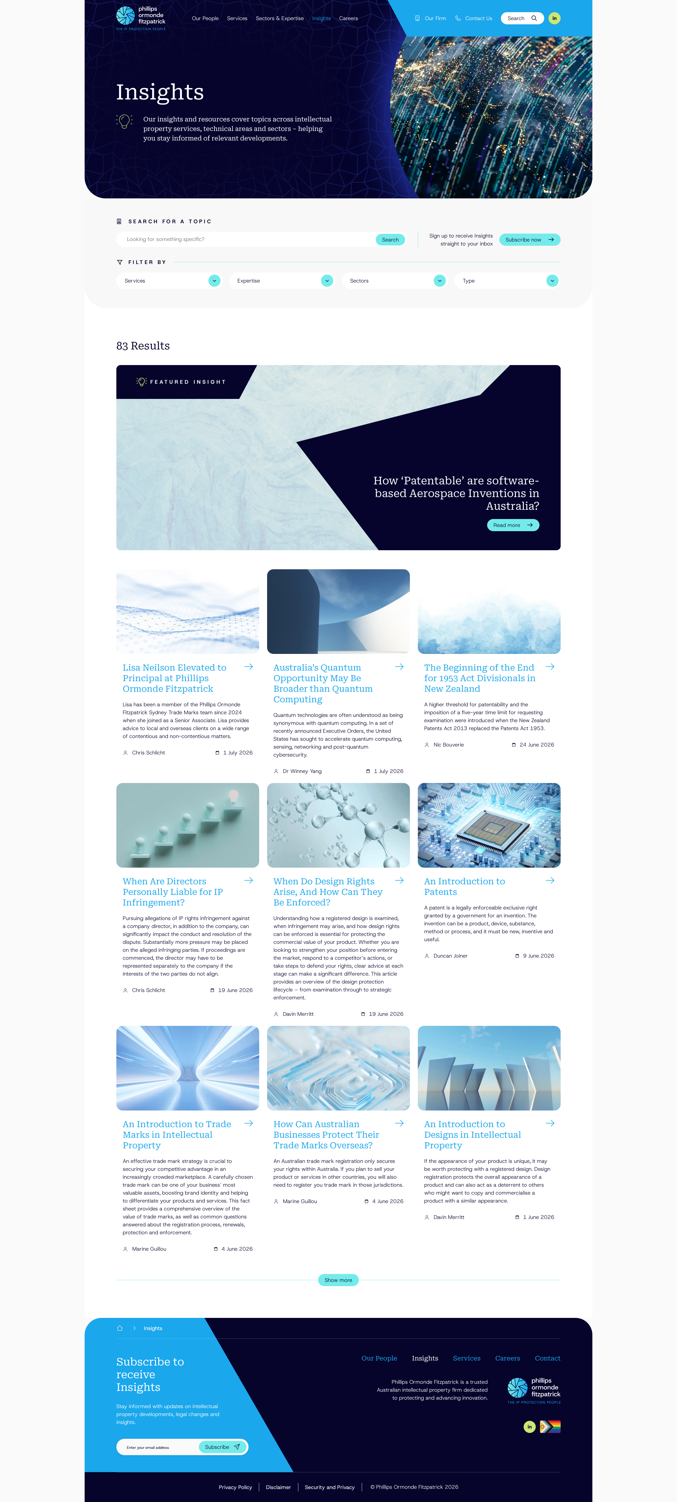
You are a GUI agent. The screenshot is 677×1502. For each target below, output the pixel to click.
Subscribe (217, 1447)
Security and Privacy (330, 1487)
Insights (321, 18)
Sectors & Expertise (280, 18)
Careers (348, 18)
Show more (338, 1280)
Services (237, 18)
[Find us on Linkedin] (554, 18)
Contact (548, 1358)
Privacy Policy (235, 1487)
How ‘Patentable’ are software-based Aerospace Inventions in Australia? (456, 493)
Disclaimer (278, 1487)
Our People (205, 18)
